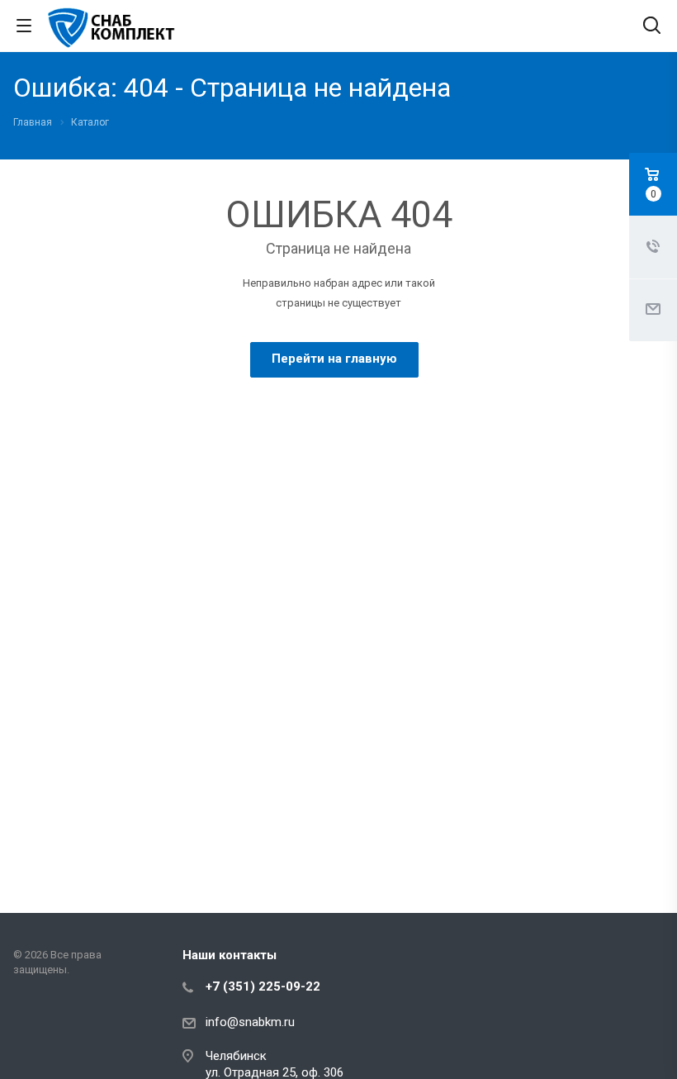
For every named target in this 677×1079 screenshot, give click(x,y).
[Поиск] (651, 27)
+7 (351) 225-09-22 (263, 986)
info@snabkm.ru (250, 1022)
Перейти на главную (334, 358)
